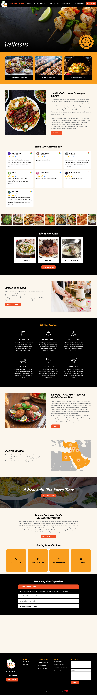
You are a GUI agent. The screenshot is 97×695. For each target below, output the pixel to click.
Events (51, 3)
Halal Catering (42, 665)
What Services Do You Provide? (28, 601)
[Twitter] (12, 671)
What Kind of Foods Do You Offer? (29, 596)
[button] (48, 586)
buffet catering (60, 122)
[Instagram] (15, 671)
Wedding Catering (59, 661)
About (29, 3)
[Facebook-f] (7, 671)
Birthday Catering (59, 664)
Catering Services (39, 3)
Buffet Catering (42, 668)
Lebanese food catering (60, 526)
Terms (44, 691)
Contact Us (66, 3)
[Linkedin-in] (9, 671)
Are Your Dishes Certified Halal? (28, 606)
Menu (58, 3)
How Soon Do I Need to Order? (28, 586)
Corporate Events (59, 670)
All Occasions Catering (60, 667)
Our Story (26, 661)
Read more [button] (10, 166)
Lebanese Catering (43, 662)
